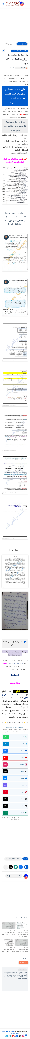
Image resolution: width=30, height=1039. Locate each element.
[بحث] (3, 4)
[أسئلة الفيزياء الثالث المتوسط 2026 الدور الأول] (21, 942)
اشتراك (5, 757)
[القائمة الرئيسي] (27, 4)
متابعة (5, 750)
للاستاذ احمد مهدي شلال (15, 663)
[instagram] (23, 1036)
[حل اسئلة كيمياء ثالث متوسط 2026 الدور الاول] (8, 942)
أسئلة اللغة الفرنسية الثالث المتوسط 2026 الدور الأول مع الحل (23, 934)
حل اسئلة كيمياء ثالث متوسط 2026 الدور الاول (8, 950)
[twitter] (20, 1036)
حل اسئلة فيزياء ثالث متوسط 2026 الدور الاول (8, 933)
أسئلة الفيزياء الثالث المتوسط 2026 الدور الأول (22, 950)
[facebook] (16, 1036)
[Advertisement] (15, 25)
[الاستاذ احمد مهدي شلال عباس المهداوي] (15, 3)
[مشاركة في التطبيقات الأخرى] (6, 867)
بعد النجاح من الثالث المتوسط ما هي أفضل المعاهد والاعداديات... (8, 44)
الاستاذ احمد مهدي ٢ (20, 68)
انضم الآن (6, 737)
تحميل (5, 812)
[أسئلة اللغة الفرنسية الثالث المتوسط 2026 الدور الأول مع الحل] (21, 925)
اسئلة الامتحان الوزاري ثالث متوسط (19, 51)
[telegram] (6, 1036)
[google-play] (10, 1036)
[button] (21, 867)
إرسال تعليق (22, 970)
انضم (5, 778)
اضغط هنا (15, 675)
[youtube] (13, 1036)
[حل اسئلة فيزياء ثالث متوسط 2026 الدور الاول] (8, 925)
